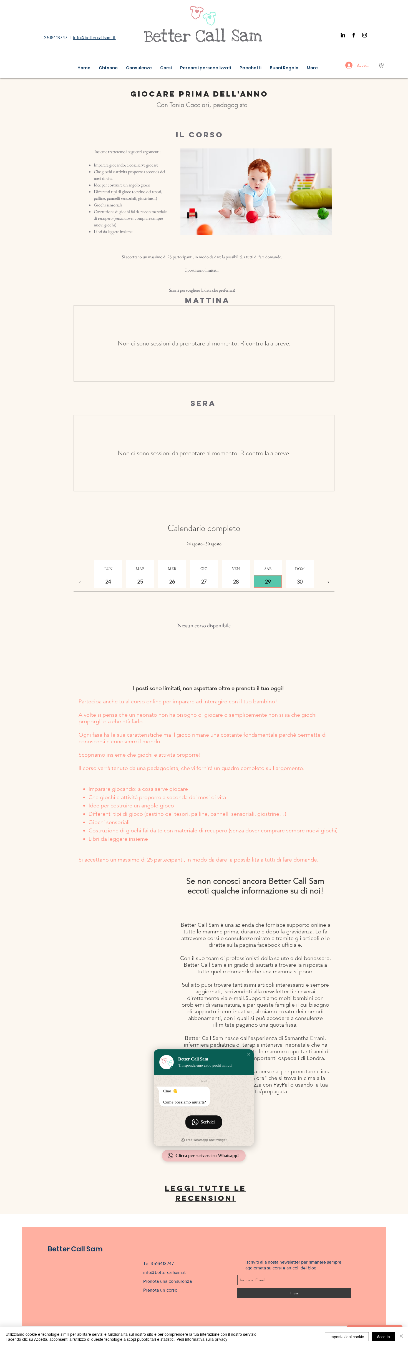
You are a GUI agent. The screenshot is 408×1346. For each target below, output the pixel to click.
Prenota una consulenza (167, 1281)
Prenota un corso (160, 1290)
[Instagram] (364, 35)
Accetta (383, 1336)
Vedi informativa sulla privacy (202, 1339)
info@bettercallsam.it (94, 37)
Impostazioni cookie (346, 1336)
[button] (381, 65)
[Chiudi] (401, 1337)
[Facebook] (354, 35)
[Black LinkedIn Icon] (343, 35)
